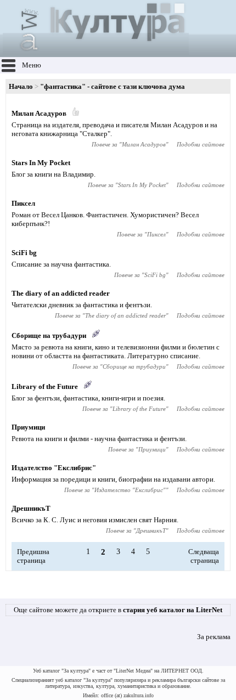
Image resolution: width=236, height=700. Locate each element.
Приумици (28, 427)
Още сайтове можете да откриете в (118, 610)
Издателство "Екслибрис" (54, 468)
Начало (21, 86)
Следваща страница (203, 555)
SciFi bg (24, 253)
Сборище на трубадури (49, 335)
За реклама (214, 637)
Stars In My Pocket (41, 163)
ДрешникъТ (31, 508)
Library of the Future (45, 386)
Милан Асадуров (39, 113)
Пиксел (23, 203)
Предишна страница (33, 555)
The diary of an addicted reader (61, 293)
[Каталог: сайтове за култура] (96, 52)
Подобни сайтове (200, 144)
